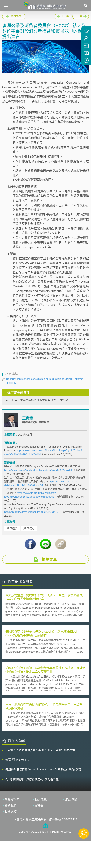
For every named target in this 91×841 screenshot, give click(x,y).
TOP (84, 819)
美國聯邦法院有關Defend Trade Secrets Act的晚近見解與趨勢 (43, 769)
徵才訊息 (41, 799)
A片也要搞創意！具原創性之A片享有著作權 (32, 779)
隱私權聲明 (12, 799)
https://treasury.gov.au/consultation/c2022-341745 (32, 512)
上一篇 (63, 16)
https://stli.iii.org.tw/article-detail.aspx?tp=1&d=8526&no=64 (38, 470)
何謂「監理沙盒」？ (17, 759)
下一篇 (80, 16)
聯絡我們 (11, 805)
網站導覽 (71, 799)
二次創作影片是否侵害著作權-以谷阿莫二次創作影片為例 (40, 750)
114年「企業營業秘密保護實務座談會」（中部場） (40, 399)
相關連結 (11, 811)
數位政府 (28, 528)
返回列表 (16, 16)
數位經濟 (12, 528)
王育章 (27, 418)
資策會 (39, 805)
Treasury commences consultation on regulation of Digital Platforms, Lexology (45, 381)
